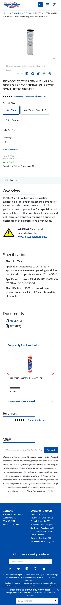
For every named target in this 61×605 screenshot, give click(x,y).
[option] (30, 42)
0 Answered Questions (36, 96)
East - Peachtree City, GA (41, 531)
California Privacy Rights (12, 574)
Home (6, 13)
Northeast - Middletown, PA (42, 528)
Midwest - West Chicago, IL (42, 524)
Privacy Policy (30, 580)
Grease (29, 13)
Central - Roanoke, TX (40, 521)
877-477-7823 (17, 514)
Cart (57, 4)
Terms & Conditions (43, 577)
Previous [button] (8, 373)
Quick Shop (30, 392)
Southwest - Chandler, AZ (41, 518)
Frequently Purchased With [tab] (23, 345)
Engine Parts (17, 13)
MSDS (13, 320)
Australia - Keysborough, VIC (42, 541)
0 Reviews (18, 96)
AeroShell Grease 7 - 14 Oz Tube (26, 378)
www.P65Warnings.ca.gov (32, 236)
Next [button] (53, 373)
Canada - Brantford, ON (40, 538)
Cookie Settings (52, 574)
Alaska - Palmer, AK (38, 534)
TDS (12, 326)
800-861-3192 (9, 521)
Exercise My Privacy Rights (34, 574)
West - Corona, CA (38, 514)
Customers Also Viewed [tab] (21, 401)
